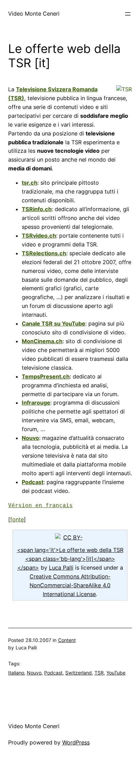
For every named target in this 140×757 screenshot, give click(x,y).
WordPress (76, 742)
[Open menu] (128, 14)
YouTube (115, 673)
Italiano (16, 673)
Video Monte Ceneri (33, 13)
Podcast (53, 673)
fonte (17, 519)
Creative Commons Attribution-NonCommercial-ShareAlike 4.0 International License (70, 585)
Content (67, 640)
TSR (99, 673)
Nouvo (34, 673)
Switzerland (78, 673)
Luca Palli (61, 567)
